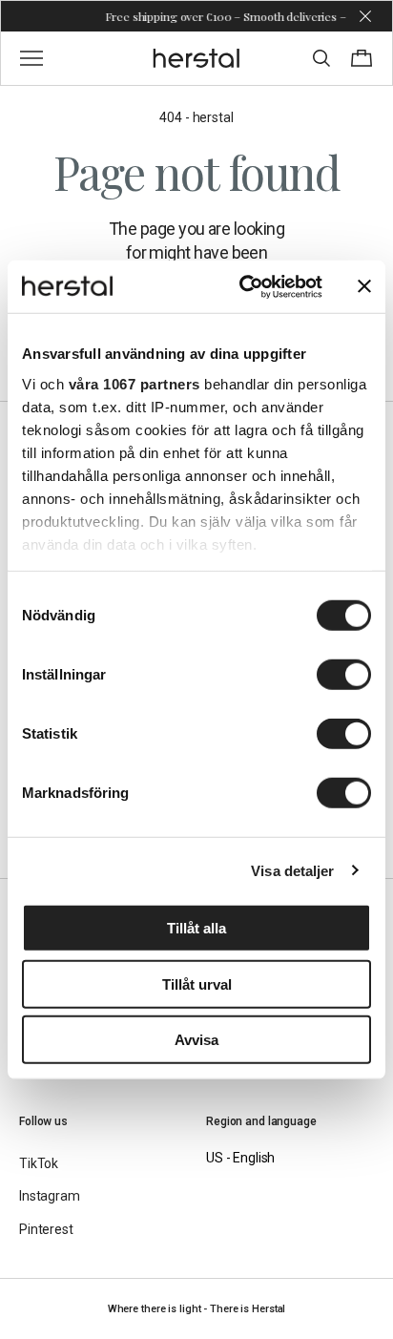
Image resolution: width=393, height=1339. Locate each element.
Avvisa (196, 1040)
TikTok (38, 1163)
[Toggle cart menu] (361, 58)
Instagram (49, 1195)
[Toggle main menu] (31, 58)
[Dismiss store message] (365, 16)
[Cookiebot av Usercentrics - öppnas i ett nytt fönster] (243, 286)
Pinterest (46, 1229)
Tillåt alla (196, 928)
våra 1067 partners (134, 383)
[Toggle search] (321, 58)
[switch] (344, 674)
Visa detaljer (292, 870)
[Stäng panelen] (364, 286)
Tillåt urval (197, 983)
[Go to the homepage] (197, 58)
